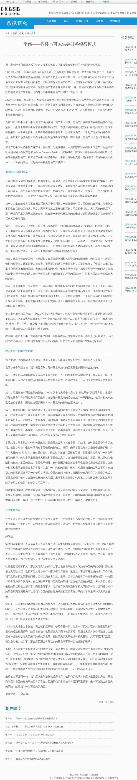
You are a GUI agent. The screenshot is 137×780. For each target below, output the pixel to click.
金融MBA (80, 13)
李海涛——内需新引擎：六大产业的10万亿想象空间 (30, 734)
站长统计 (94, 774)
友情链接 (84, 774)
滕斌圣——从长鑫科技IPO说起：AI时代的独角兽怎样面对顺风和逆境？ (39, 742)
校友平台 (90, 1)
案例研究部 (82, 21)
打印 (112, 702)
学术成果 (115, 21)
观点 (66, 21)
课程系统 (26, 1)
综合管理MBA (66, 13)
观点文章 (31, 33)
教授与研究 (18, 33)
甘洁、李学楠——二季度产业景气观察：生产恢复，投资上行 (34, 726)
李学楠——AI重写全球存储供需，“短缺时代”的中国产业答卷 (34, 750)
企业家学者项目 (101, 13)
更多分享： (104, 702)
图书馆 (74, 1)
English (106, 1)
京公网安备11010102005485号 (104, 778)
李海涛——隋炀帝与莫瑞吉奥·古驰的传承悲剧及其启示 (31, 718)
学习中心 (57, 1)
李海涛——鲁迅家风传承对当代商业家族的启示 (27, 758)
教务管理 (42, 1)
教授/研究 (54, 13)
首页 (12, 1)
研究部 (99, 21)
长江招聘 (74, 774)
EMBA (88, 13)
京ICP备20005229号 (81, 778)
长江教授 (52, 21)
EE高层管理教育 (118, 13)
